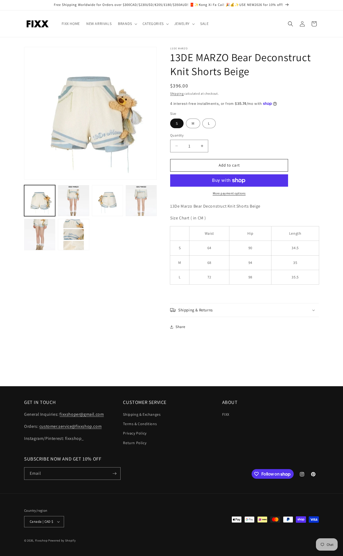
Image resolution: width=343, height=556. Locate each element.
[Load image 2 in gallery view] (73, 200)
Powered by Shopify (62, 540)
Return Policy (134, 442)
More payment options (229, 193)
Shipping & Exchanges (142, 414)
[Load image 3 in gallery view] (107, 200)
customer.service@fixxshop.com (70, 426)
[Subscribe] (114, 473)
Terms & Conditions (140, 423)
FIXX (225, 414)
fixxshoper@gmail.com (81, 414)
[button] (127, 23)
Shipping (177, 93)
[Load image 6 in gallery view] (73, 234)
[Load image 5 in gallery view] (39, 234)
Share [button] (180, 326)
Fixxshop (41, 540)
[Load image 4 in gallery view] (141, 200)
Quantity (177, 135)
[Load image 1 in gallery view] (39, 200)
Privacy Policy (134, 433)
